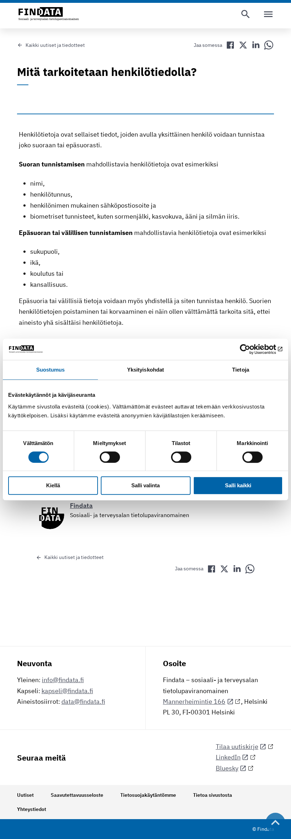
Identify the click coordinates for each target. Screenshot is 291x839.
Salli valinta (145, 486)
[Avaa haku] (245, 14)
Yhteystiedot (31, 809)
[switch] (110, 457)
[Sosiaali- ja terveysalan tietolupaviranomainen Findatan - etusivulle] (48, 14)
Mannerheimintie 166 (194, 701)
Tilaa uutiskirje (237, 746)
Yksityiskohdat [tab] (145, 370)
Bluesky (227, 768)
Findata (81, 505)
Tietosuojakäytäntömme (148, 795)
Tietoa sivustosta (212, 795)
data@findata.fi (83, 701)
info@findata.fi (63, 680)
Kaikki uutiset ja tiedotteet (55, 45)
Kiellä (53, 486)
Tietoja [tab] (240, 370)
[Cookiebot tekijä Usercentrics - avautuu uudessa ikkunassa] (252, 349)
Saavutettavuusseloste (77, 795)
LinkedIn (228, 757)
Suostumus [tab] (50, 370)
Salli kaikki (238, 486)
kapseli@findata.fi (67, 691)
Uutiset (25, 795)
